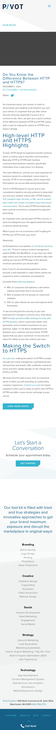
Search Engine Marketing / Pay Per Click (28, 651)
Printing (28, 557)
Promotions (28, 561)
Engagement (28, 620)
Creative (28, 576)
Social (28, 607)
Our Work (11, 716)
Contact (46, 716)
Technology (28, 670)
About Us (25, 716)
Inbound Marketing (28, 640)
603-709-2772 (39, 704)
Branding (28, 545)
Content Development (28, 612)
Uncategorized (28, 89)
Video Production (28, 592)
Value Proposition (28, 565)
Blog (35, 716)
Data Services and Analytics (28, 683)
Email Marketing (28, 616)
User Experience (28, 659)
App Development (28, 675)
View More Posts (18, 406)
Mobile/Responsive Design (28, 690)
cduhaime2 (12, 89)
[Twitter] (12, 95)
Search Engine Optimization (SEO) (28, 655)
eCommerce (28, 687)
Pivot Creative (9, 700)
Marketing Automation (28, 647)
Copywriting (28, 585)
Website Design (28, 596)
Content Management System (28, 679)
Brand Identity (28, 549)
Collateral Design (28, 581)
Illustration (28, 589)
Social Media (28, 624)
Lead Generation (28, 644)
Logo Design (28, 553)
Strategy (28, 635)
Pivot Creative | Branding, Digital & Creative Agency (13, 6)
